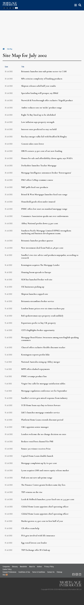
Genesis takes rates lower (32, 144)
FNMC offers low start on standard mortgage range (44, 209)
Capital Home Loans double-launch (37, 456)
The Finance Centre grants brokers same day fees (43, 485)
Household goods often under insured (38, 201)
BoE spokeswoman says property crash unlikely (42, 315)
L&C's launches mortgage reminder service (40, 412)
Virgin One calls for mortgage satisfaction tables (43, 383)
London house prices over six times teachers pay (43, 308)
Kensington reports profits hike (35, 354)
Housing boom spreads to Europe (36, 272)
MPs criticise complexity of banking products (41, 78)
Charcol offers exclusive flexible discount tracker (43, 347)
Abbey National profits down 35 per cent (39, 223)
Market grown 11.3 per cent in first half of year (42, 521)
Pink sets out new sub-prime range (36, 477)
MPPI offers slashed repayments (35, 369)
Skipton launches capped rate (34, 294)
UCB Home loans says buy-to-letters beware (40, 405)
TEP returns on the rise (31, 492)
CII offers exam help (30, 528)
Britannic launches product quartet (37, 240)
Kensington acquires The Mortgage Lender (40, 265)
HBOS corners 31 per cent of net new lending (41, 151)
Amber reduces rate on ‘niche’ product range (41, 107)
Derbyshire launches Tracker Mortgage (38, 165)
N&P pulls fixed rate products (34, 187)
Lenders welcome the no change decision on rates (43, 434)
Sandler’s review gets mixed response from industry (44, 398)
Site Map (9, 49)
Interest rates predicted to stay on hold (39, 129)
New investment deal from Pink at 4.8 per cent (42, 248)
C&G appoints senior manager (35, 427)
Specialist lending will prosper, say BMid (39, 93)
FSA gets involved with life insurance (38, 535)
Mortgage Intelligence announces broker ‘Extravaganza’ (46, 172)
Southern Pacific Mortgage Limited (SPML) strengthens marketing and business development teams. (46, 232)
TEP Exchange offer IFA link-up (35, 550)
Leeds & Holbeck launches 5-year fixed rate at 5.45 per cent (47, 499)
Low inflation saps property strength (37, 122)
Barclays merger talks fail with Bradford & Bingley (44, 136)
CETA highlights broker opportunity (38, 330)
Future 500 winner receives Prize (36, 448)
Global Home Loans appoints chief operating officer (44, 506)
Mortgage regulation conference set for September (44, 391)
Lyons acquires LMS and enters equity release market (45, 470)
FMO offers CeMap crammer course (37, 180)
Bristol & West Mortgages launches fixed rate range (44, 194)
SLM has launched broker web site (36, 279)
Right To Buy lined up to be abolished (38, 115)
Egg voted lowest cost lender (34, 543)
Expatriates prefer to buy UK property (38, 323)
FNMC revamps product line (34, 376)
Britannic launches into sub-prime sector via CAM (43, 71)
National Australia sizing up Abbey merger (40, 362)
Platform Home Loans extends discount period (42, 420)
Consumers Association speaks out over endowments (44, 216)
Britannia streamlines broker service (37, 301)
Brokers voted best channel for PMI (37, 441)
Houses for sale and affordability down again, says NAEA (47, 158)
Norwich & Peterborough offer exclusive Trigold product (47, 100)
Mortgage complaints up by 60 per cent (39, 463)
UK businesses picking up (32, 287)
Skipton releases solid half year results (38, 86)
